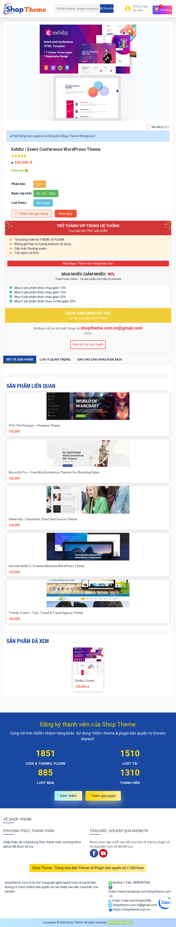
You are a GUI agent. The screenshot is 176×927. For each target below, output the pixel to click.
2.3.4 (39, 184)
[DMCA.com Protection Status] (120, 922)
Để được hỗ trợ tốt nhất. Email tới (57, 328)
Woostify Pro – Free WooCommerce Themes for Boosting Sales (54, 472)
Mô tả (19, 359)
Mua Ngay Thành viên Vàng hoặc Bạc (88, 263)
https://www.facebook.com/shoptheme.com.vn (140, 894)
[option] (88, 671)
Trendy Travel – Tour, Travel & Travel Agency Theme (46, 613)
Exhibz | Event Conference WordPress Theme (84, 680)
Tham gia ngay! (103, 796)
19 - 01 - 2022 (46, 193)
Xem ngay (43, 203)
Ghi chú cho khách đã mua (99, 359)
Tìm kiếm (108, 8)
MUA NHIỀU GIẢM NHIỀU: (88, 274)
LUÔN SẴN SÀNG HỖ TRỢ (88, 313)
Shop (64, 136)
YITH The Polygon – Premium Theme (34, 425)
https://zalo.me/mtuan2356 (131, 900)
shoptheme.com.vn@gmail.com (111, 328)
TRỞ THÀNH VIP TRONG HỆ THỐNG (88, 225)
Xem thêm (68, 796)
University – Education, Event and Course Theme (43, 519)
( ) (159, 127)
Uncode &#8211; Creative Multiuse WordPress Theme (47, 566)
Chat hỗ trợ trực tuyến (88, 344)
